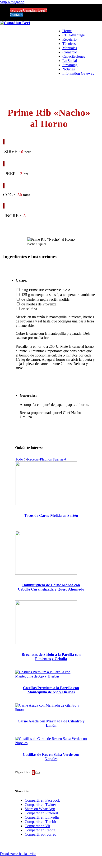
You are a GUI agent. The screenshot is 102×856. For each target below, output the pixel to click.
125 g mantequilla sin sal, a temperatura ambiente (58, 295)
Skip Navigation (12, 2)
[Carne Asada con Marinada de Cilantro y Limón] (51, 710)
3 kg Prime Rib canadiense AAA (46, 290)
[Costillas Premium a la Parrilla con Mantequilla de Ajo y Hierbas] (51, 676)
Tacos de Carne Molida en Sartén (51, 515)
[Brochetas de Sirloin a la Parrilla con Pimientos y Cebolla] (46, 643)
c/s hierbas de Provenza (38, 304)
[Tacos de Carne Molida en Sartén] (46, 504)
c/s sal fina (29, 309)
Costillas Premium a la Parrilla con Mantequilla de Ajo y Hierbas (51, 690)
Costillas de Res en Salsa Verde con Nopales (51, 756)
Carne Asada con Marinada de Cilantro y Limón (51, 723)
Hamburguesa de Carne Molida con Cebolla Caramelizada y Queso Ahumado (51, 587)
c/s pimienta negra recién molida (45, 299)
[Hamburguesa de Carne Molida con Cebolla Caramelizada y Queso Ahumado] (46, 573)
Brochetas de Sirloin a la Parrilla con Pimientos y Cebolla (51, 656)
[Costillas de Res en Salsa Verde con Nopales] (51, 743)
